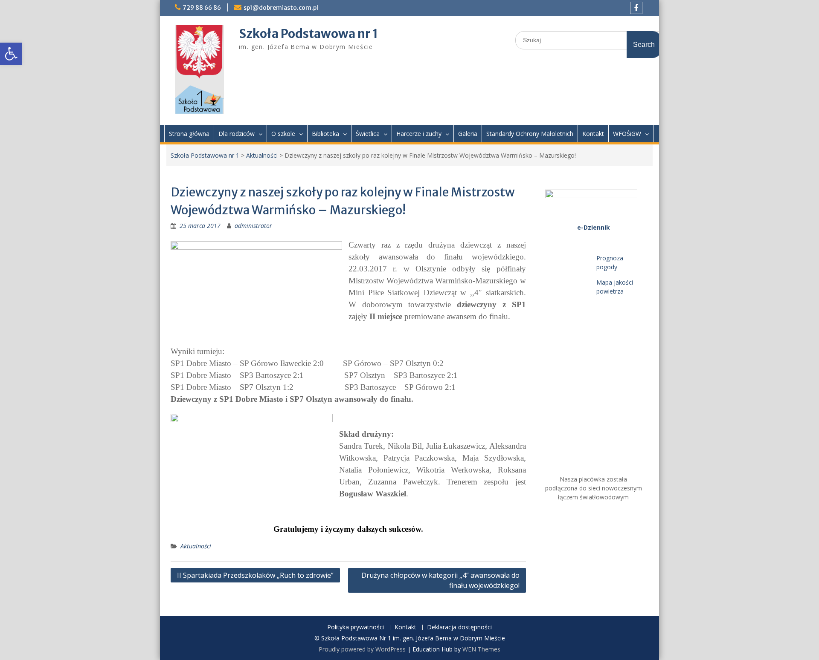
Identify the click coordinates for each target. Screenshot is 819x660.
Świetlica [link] (368, 134)
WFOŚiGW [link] (627, 134)
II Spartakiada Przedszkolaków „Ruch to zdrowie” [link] (255, 575)
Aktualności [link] (262, 155)
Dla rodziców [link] (236, 134)
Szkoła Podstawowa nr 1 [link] (308, 33)
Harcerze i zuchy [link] (418, 134)
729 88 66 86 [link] (202, 8)
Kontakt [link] (593, 134)
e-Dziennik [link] (593, 227)
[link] (11, 54)
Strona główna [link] (189, 134)
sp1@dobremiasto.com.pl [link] (281, 8)
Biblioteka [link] (325, 134)
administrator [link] (253, 226)
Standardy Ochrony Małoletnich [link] (529, 134)
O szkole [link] (283, 134)
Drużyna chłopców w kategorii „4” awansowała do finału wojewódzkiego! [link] (440, 580)
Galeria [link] (467, 134)
